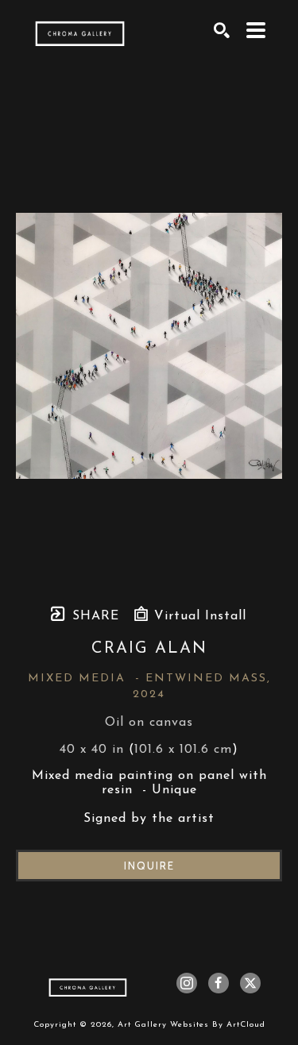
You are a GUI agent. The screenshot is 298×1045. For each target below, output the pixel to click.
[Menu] (256, 30)
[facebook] (218, 983)
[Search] (222, 30)
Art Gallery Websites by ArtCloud (191, 1024)
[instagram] (186, 983)
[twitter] (250, 983)
